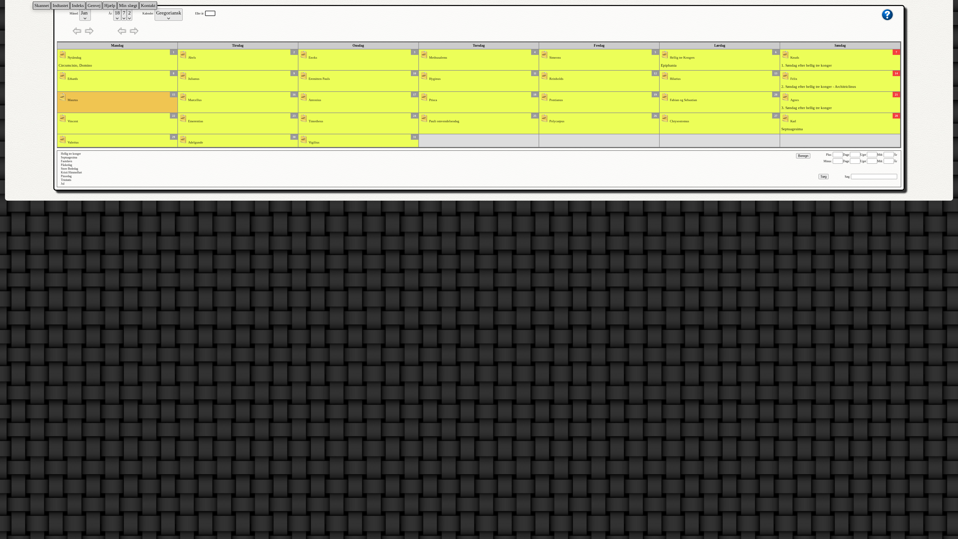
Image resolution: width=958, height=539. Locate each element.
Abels (192, 57)
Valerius (73, 142)
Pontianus (556, 100)
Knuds (794, 57)
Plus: (829, 154)
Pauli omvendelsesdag (444, 121)
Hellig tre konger (71, 153)
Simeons (555, 57)
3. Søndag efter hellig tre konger (806, 108)
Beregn (803, 156)
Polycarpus (556, 121)
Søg (824, 176)
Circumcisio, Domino (75, 65)
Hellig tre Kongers (682, 57)
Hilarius (675, 79)
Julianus (193, 79)
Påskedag (66, 165)
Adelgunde (195, 142)
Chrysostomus (679, 121)
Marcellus (195, 100)
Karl (793, 121)
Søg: (848, 176)
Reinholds (556, 79)
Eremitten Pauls (319, 79)
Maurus (73, 100)
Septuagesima (792, 129)
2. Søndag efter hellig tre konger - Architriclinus (818, 87)
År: (111, 13)
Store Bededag (69, 168)
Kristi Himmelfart (71, 172)
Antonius (315, 100)
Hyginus (435, 79)
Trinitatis (66, 180)
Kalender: (148, 13)
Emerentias (195, 121)
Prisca (433, 100)
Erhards (73, 79)
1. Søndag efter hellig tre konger (806, 65)
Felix (793, 79)
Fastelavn (66, 161)
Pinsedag (66, 176)
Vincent (73, 121)
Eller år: (200, 13)
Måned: (74, 13)
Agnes (794, 100)
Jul (62, 183)
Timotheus (316, 121)
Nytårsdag (74, 57)
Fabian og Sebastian (683, 100)
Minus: (828, 161)
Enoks (313, 57)
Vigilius (314, 142)
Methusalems (438, 57)
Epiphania (669, 65)
